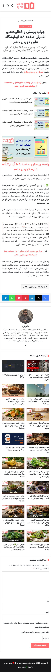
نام (48, 601)
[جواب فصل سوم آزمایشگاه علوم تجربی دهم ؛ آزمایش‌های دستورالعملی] (42, 102)
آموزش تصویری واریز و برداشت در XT (13, 376)
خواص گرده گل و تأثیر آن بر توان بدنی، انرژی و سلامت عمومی (39, 426)
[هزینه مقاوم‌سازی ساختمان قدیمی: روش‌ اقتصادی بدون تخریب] (38, 366)
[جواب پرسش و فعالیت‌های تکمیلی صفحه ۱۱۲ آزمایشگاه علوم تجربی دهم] (42, 125)
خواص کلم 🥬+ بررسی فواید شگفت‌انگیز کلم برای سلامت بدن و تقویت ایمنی (14, 547)
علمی (20, 20)
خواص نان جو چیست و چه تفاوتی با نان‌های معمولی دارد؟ (39, 450)
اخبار (25, 20)
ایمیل (47, 612)
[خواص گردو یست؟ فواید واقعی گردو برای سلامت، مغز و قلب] (38, 511)
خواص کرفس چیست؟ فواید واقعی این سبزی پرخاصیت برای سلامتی (39, 474)
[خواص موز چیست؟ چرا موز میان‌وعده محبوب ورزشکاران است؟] (13, 463)
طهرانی (25, 326)
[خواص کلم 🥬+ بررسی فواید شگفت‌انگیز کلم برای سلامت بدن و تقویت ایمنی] (13, 536)
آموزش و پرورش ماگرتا (33, 72)
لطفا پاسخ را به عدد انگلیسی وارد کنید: (35, 632)
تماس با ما (22, 667)
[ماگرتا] (25, 6)
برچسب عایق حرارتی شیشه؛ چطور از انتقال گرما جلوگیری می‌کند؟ (39, 401)
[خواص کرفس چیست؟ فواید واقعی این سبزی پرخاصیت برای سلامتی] (38, 463)
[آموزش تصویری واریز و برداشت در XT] (13, 366)
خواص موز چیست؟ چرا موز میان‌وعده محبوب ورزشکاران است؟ (14, 474)
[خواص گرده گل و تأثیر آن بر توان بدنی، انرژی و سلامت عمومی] (38, 414)
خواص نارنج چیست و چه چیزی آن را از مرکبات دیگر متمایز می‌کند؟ (13, 426)
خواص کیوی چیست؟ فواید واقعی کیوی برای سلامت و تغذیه (39, 547)
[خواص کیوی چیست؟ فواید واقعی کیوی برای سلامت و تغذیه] (38, 536)
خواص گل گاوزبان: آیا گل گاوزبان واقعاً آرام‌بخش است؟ (38, 497)
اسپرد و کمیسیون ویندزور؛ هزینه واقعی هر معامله (14, 448)
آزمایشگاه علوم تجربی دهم (34, 286)
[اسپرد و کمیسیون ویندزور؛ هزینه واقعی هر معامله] (13, 439)
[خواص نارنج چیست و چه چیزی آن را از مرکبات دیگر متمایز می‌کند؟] (13, 414)
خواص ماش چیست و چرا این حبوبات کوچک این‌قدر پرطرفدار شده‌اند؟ (13, 498)
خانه (29, 20)
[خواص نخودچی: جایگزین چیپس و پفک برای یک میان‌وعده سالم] (13, 390)
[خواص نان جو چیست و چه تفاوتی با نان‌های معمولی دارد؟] (38, 439)
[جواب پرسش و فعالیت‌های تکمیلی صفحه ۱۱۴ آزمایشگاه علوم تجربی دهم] (42, 113)
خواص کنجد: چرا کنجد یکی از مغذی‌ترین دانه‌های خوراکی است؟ (13, 523)
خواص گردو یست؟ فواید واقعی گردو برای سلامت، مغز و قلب (38, 523)
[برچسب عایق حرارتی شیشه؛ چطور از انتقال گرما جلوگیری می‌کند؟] (38, 390)
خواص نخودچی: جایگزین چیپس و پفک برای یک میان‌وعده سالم (15, 401)
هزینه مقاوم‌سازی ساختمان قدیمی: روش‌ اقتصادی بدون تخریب (39, 377)
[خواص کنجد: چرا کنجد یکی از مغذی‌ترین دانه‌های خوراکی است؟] (13, 511)
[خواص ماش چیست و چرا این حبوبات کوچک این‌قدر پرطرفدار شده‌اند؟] (13, 487)
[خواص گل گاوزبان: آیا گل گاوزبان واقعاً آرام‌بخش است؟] (38, 487)
